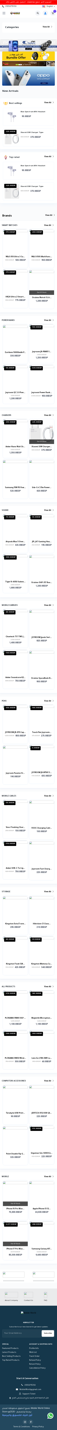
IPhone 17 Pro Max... (15, 1249)
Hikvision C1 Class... (42, 924)
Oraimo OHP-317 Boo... (41, 583)
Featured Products (10, 1349)
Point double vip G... (15, 1154)
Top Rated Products (10, 1360)
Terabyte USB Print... (15, 1113)
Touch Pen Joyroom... (41, 733)
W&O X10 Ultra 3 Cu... (15, 257)
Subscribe (48, 1333)
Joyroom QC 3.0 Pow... (15, 393)
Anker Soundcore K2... (15, 678)
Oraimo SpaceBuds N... (41, 678)
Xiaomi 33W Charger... (42, 447)
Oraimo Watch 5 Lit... (41, 298)
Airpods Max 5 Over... (15, 542)
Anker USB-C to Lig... (15, 868)
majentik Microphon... (41, 1018)
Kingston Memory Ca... (41, 964)
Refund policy (35, 1360)
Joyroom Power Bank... (41, 393)
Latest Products (9, 1353)
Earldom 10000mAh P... (15, 353)
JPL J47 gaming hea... (41, 542)
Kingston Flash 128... (15, 964)
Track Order (34, 1356)
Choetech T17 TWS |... (15, 637)
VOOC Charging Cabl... (41, 828)
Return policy (34, 1364)
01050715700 (11, 7)
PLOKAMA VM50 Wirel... (15, 1058)
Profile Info (34, 1349)
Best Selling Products (11, 1356)
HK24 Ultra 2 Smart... (15, 297)
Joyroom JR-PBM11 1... (41, 352)
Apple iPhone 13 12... (42, 1209)
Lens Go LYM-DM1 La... (42, 1058)
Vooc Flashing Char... (15, 828)
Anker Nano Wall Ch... (15, 447)
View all (46, 27)
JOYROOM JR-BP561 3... (42, 773)
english (49, 7)
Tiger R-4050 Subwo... (15, 582)
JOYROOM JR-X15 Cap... (15, 733)
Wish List (33, 1353)
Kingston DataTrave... (15, 924)
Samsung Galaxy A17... (42, 1249)
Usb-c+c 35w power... (41, 488)
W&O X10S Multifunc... (41, 257)
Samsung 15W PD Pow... (15, 488)
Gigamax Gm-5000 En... (41, 1153)
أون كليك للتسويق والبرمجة (17, 1415)
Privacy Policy (38, 1427)
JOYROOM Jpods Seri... (42, 638)
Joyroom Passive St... (15, 773)
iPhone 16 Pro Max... (15, 1209)
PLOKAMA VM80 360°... (15, 1018)
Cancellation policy (37, 1368)
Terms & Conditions (21, 1427)
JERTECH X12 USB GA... (42, 1113)
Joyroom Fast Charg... (42, 869)
